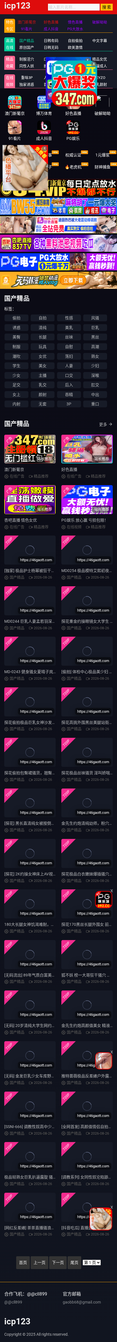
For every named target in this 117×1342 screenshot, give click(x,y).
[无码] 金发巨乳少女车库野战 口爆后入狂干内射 (46, 1076)
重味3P (27, 77)
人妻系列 (51, 77)
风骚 (95, 318)
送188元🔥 (14, 167)
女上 (16, 394)
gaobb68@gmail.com (82, 1302)
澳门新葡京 (14, 469)
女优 (43, 356)
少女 (16, 375)
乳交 (43, 385)
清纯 (43, 327)
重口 (95, 404)
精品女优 (99, 59)
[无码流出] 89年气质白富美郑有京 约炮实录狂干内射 (50, 975)
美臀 (16, 337)
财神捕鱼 (102, 167)
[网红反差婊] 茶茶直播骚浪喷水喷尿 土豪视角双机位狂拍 (54, 1227)
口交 (69, 375)
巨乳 (95, 327)
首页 (23, 1262)
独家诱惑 (26, 84)
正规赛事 (44, 155)
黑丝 (95, 337)
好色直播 (69, 469)
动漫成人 (99, 66)
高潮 (95, 346)
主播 (43, 375)
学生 (16, 365)
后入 (69, 385)
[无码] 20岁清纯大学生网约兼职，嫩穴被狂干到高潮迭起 (53, 1025)
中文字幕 (99, 40)
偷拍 (16, 318)
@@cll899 (13, 1302)
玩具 (43, 346)
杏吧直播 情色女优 (20, 520)
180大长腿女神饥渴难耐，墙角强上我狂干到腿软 (47, 924)
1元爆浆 (102, 155)
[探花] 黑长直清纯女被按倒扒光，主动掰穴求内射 (47, 823)
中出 (95, 394)
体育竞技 (15, 155)
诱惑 (16, 327)
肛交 (95, 385)
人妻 (69, 365)
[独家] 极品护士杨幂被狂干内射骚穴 (35, 570)
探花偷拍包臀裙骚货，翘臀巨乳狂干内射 (40, 773)
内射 (16, 404)
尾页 (74, 1262)
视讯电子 (44, 167)
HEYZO (99, 77)
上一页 (39, 1262)
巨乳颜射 (99, 84)
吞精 (69, 394)
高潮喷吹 (75, 84)
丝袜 (69, 337)
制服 (16, 346)
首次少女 (51, 84)
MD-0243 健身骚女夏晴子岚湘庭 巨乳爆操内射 (45, 671)
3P (68, 404)
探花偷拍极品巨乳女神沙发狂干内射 (36, 722)
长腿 (43, 337)
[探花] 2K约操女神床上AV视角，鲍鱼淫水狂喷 (44, 874)
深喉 (95, 375)
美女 (43, 365)
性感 (69, 318)
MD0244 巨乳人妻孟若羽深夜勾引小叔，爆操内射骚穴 (52, 621)
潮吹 (16, 356)
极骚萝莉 (75, 77)
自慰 (69, 346)
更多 (103, 424)
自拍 (43, 318)
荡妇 (69, 356)
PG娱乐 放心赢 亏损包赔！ (84, 520)
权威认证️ (73, 155)
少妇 (95, 365)
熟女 (95, 356)
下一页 (58, 1262)
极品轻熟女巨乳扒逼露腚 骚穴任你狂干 (38, 1177)
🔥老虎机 (73, 167)
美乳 (69, 327)
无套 (43, 404)
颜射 (43, 394)
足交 (16, 385)
